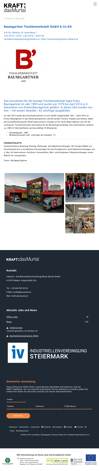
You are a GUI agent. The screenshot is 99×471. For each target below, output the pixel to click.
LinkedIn (68, 427)
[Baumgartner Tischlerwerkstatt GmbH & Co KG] (34, 193)
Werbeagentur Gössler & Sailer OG (53, 435)
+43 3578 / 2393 (13, 36)
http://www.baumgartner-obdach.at (60, 39)
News (9, 322)
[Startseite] (15, 8)
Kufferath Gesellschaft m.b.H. (79, 435)
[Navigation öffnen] (95, 4)
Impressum (13, 427)
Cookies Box (35, 427)
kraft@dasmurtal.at (22, 292)
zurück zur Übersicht (15, 18)
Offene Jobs (12, 317)
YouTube (79, 427)
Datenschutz (24, 427)
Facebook (47, 427)
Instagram (58, 427)
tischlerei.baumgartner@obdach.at (22, 39)
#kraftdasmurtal (22, 431)
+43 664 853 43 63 (19, 288)
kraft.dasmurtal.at (20, 296)
